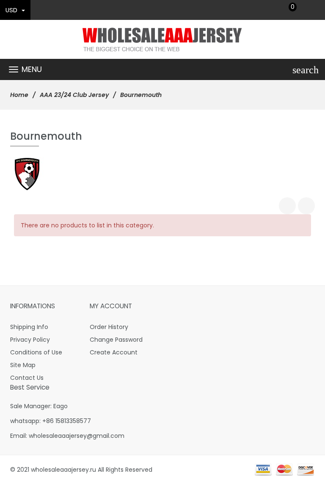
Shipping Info (29, 327)
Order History (109, 327)
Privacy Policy (30, 339)
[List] (306, 205)
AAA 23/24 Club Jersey (74, 95)
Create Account (114, 352)
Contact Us (27, 377)
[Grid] (287, 205)
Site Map (23, 365)
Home (19, 95)
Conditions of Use (36, 352)
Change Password (116, 339)
